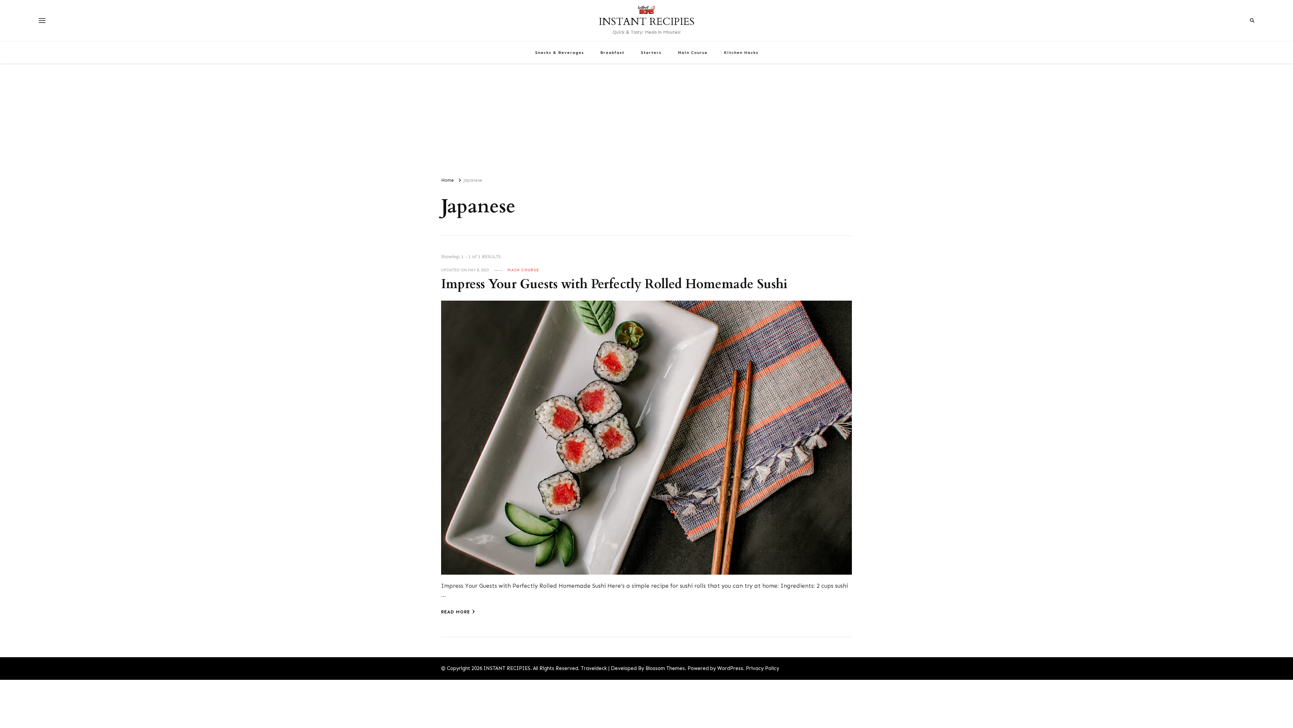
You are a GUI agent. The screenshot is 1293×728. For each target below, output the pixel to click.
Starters (651, 52)
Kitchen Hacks (741, 52)
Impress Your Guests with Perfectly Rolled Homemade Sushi (614, 284)
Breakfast (612, 52)
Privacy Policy (762, 668)
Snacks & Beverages (559, 52)
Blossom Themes (665, 668)
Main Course (692, 52)
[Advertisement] (646, 117)
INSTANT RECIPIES (646, 22)
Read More (455, 611)
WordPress (730, 668)
